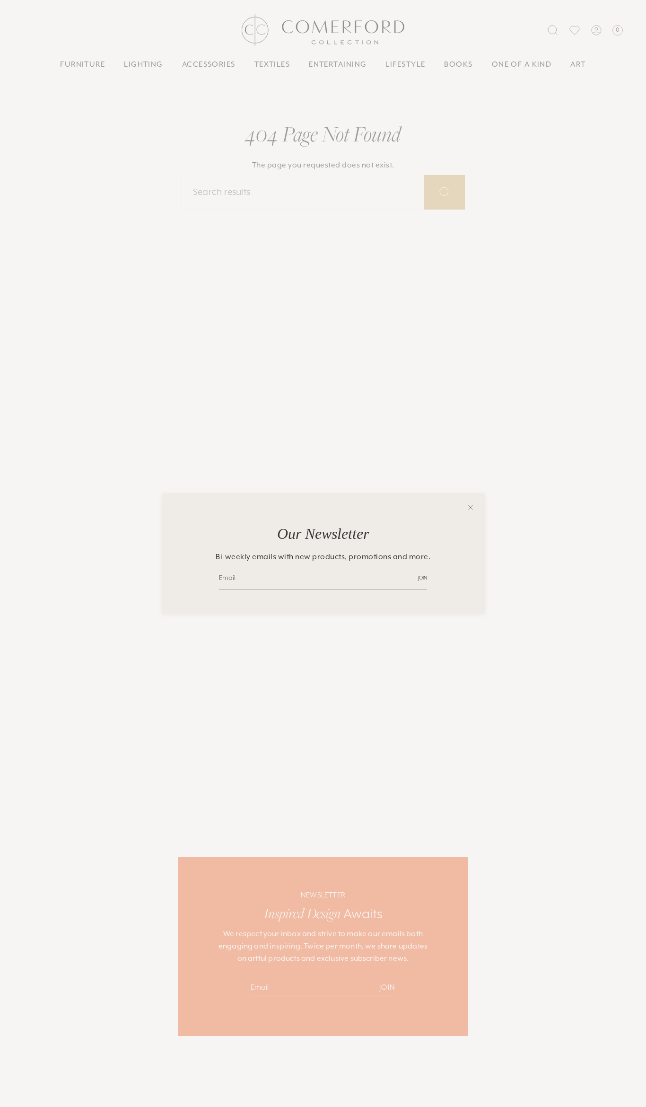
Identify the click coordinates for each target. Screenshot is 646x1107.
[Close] (470, 507)
